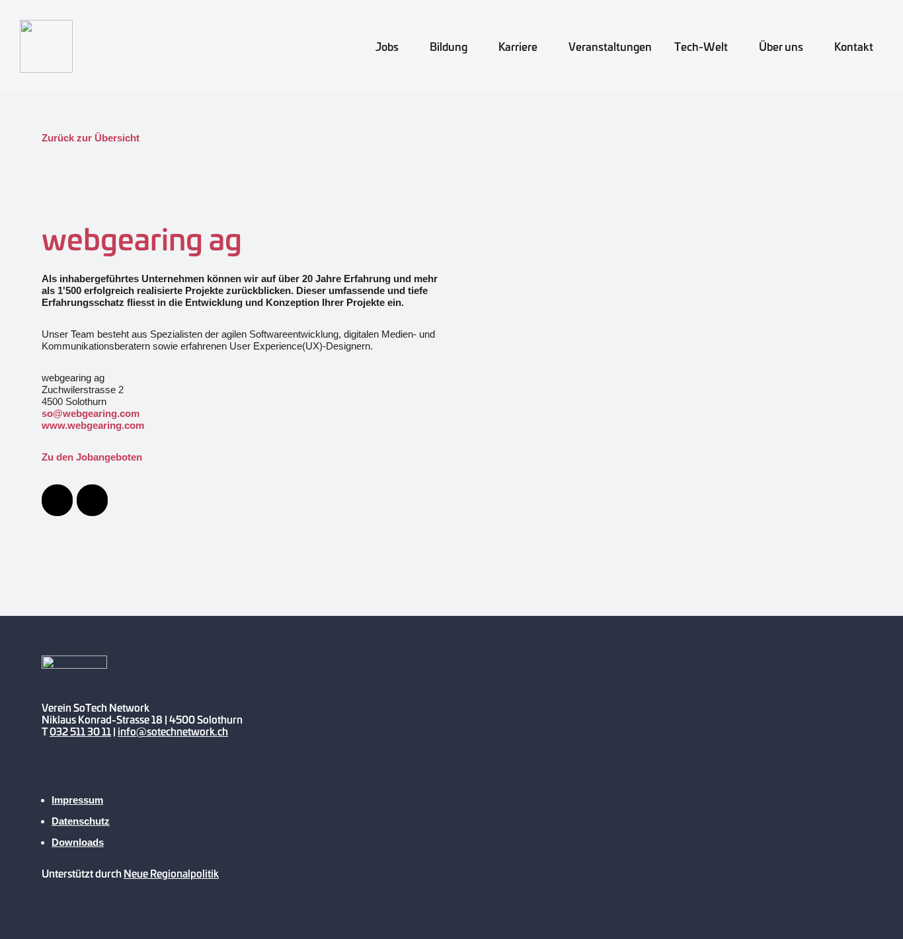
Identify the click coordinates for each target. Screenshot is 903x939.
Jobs (387, 46)
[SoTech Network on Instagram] (132, 775)
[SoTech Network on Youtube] (58, 775)
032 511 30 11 (80, 731)
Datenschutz (81, 821)
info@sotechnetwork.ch (173, 731)
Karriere (517, 46)
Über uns (781, 46)
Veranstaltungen (610, 46)
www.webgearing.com (93, 425)
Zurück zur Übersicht (90, 137)
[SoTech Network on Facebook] (95, 775)
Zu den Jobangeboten (92, 457)
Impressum (77, 800)
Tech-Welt (701, 46)
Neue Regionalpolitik (171, 873)
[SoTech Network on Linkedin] (169, 775)
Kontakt (853, 46)
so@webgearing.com (90, 413)
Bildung (448, 46)
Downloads (78, 842)
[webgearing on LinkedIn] (92, 500)
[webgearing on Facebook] (57, 500)
